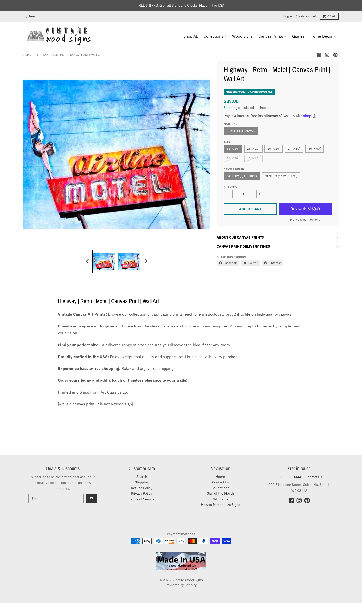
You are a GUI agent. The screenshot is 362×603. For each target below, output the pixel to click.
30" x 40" (314, 148)
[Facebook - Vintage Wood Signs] (318, 55)
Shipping (230, 107)
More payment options (305, 219)
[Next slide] (145, 261)
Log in (288, 16)
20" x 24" (273, 148)
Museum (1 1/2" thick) (281, 176)
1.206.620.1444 (289, 477)
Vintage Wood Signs (187, 580)
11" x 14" (233, 148)
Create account (306, 16)
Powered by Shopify (181, 585)
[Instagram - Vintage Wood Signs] (327, 55)
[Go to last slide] (87, 261)
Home (27, 55)
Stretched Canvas (241, 131)
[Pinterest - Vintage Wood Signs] (335, 55)
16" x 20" (253, 148)
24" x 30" (294, 148)
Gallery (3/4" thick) (242, 176)
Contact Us (313, 477)
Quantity (230, 187)
